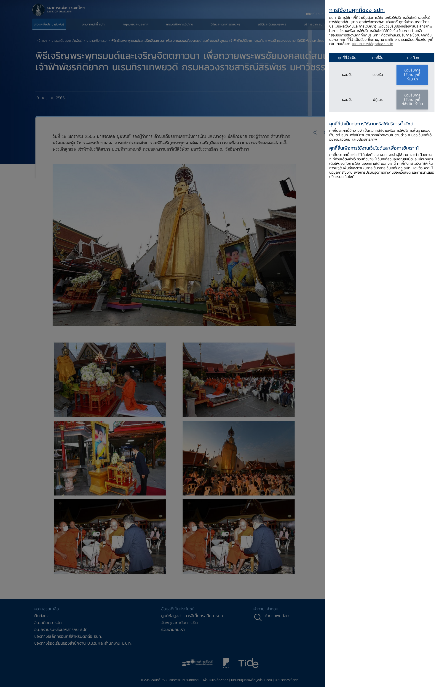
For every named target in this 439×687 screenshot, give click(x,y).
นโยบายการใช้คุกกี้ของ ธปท (372, 44)
